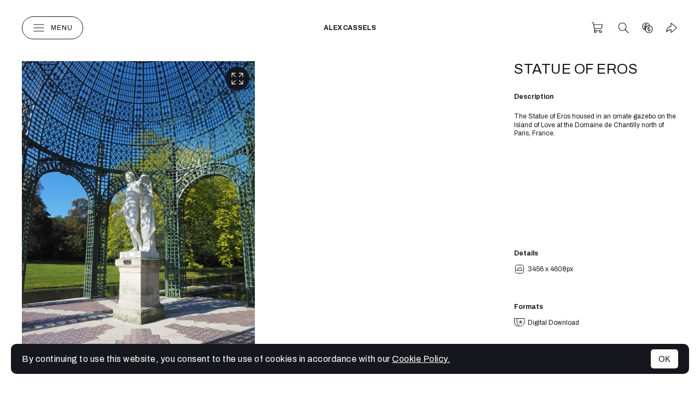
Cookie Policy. (421, 359)
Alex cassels (350, 28)
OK (664, 359)
